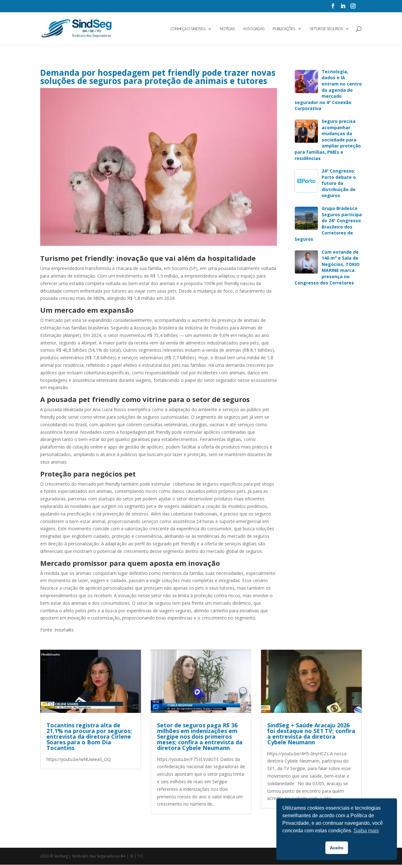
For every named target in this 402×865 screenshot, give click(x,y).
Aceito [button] (337, 847)
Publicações (284, 28)
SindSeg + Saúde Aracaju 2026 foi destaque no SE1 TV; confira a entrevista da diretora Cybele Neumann (311, 733)
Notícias (227, 28)
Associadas (253, 28)
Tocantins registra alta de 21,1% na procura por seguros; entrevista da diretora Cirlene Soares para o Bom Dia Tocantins (89, 736)
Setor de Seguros (326, 28)
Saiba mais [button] (366, 830)
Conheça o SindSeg (187, 28)
